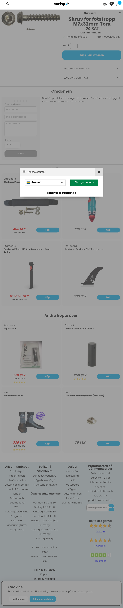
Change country (84, 182)
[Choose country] (105, 4)
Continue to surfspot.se (61, 193)
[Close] (99, 172)
